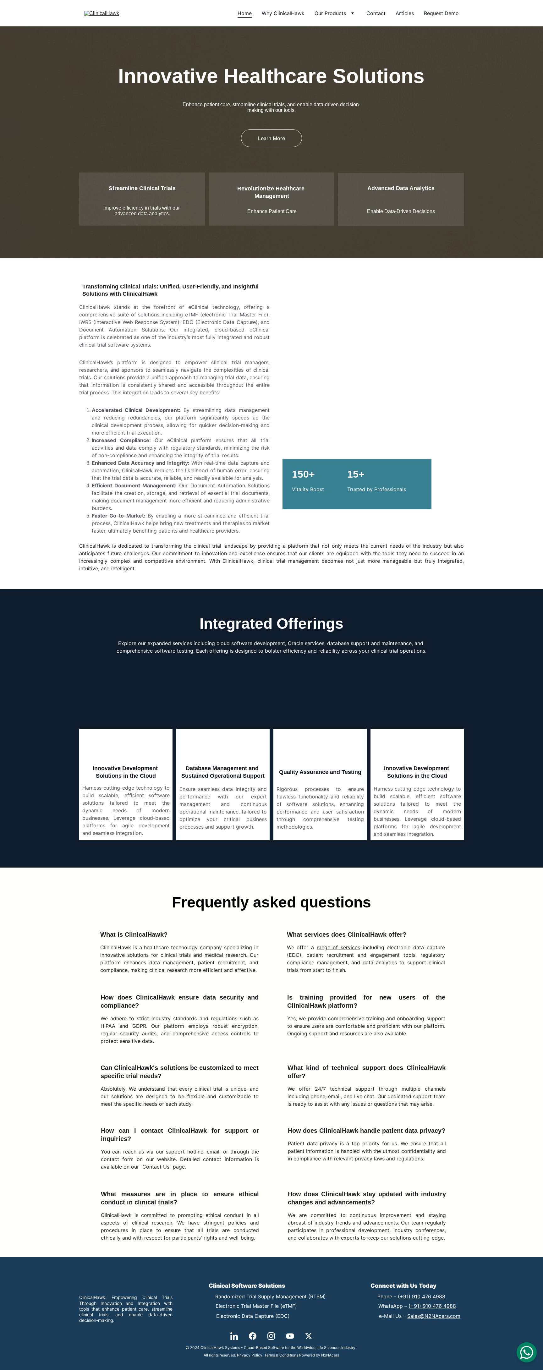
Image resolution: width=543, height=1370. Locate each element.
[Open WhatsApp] (527, 1352)
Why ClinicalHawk (283, 13)
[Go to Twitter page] (308, 1336)
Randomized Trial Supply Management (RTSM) (270, 1296)
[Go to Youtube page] (290, 1336)
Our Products (330, 13)
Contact (376, 13)
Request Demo (441, 13)
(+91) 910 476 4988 (421, 1296)
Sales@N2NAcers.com (433, 1316)
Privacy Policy (249, 1355)
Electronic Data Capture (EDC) (253, 1316)
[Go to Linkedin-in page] (234, 1336)
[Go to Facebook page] (252, 1336)
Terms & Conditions (281, 1355)
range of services (338, 947)
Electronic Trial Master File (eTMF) (256, 1306)
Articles (405, 13)
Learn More (271, 138)
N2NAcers (330, 1355)
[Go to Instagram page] (271, 1336)
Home (245, 13)
